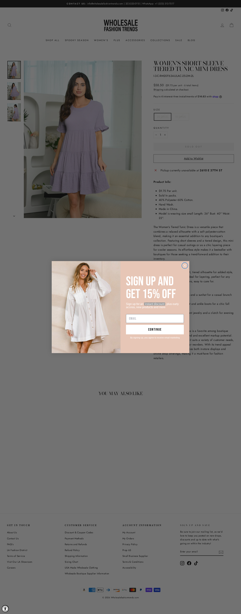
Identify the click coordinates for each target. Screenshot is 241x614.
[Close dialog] (185, 265)
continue (155, 329)
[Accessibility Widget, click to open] (5, 608)
